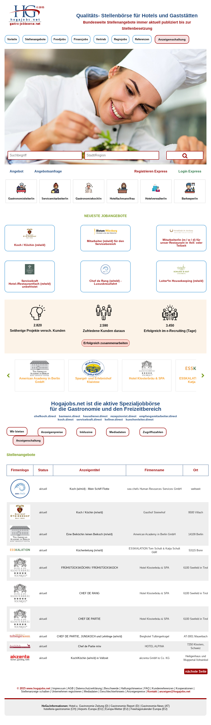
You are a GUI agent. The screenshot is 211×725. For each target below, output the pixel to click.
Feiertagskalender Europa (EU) (149, 709)
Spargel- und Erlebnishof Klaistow (40, 380)
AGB (71, 688)
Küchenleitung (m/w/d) (89, 550)
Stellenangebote (35, 39)
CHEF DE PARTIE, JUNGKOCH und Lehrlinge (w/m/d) (89, 636)
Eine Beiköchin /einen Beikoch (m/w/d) (89, 534)
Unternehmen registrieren (67, 691)
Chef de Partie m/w (89, 646)
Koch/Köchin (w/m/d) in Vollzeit (89, 658)
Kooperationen (184, 688)
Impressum (59, 688)
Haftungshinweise (131, 688)
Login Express (189, 171)
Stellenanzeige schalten (35, 691)
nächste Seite (195, 671)
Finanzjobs (81, 39)
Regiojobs (120, 39)
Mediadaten (117, 432)
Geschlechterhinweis (112, 691)
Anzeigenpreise (52, 432)
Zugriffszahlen (153, 432)
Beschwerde (111, 688)
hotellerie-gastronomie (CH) (60, 709)
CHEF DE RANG (89, 593)
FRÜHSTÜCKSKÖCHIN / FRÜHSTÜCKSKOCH (89, 567)
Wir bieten (17, 431)
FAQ (147, 688)
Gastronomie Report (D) (125, 705)
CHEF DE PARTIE (89, 618)
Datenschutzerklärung (89, 688)
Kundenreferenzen (162, 688)
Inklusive (86, 432)
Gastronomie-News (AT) (155, 705)
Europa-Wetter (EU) (116, 709)
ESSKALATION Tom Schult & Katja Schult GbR (147, 380)
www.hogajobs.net (38, 688)
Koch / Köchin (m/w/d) (89, 512)
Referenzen (142, 39)
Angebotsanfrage (48, 171)
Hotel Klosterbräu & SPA (93, 378)
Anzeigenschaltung (172, 39)
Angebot (16, 171)
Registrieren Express (150, 171)
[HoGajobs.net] (25, 24)
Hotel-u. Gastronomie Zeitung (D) (88, 705)
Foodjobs (60, 39)
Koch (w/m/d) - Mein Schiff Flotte (89, 488)
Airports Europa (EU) (90, 709)
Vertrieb (101, 39)
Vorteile (12, 39)
